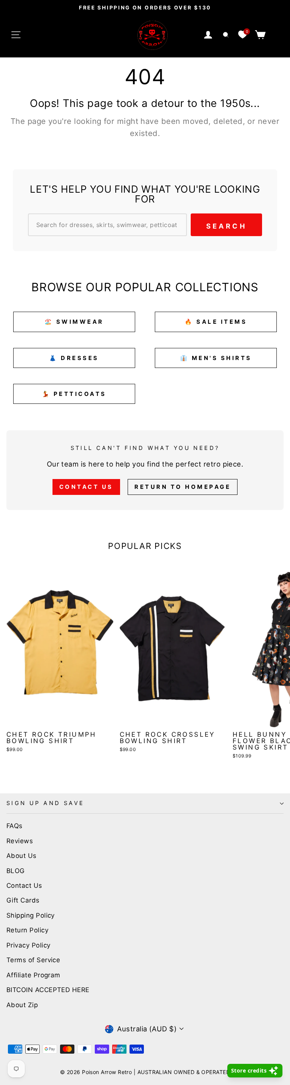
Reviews (19, 841)
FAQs (14, 826)
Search (226, 226)
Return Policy (27, 930)
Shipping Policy (30, 915)
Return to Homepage (182, 486)
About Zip (22, 1005)
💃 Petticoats (74, 393)
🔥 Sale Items (216, 321)
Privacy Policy (28, 945)
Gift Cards (23, 900)
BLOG (15, 871)
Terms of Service (33, 960)
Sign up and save (45, 803)
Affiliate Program (33, 975)
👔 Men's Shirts (216, 358)
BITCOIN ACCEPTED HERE (47, 990)
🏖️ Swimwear (74, 321)
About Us (21, 855)
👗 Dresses (74, 358)
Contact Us (86, 486)
